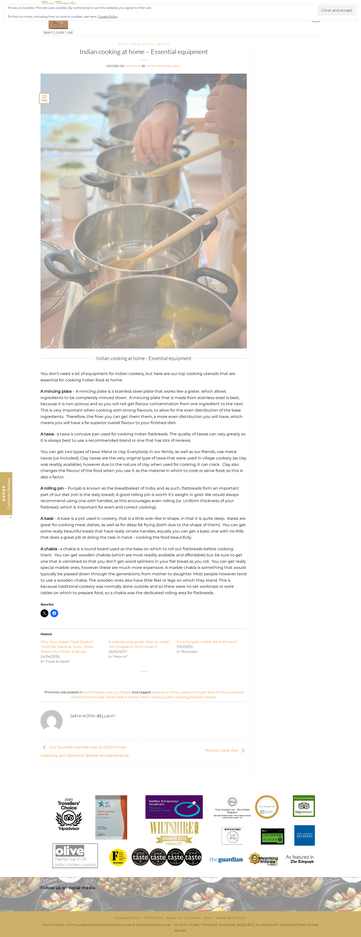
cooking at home (165, 692)
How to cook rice (222, 750)
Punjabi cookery (203, 697)
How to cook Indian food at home (111, 697)
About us (174, 918)
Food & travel (129, 44)
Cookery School (127, 918)
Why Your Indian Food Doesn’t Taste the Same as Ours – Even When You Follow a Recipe (67, 647)
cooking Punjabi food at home (204, 692)
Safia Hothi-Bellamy (163, 66)
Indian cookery (151, 697)
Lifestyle (161, 44)
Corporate (192, 918)
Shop (208, 918)
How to (147, 44)
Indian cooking (176, 697)
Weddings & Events (231, 918)
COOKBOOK (153, 918)
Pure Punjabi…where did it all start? (207, 642)
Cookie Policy (108, 16)
